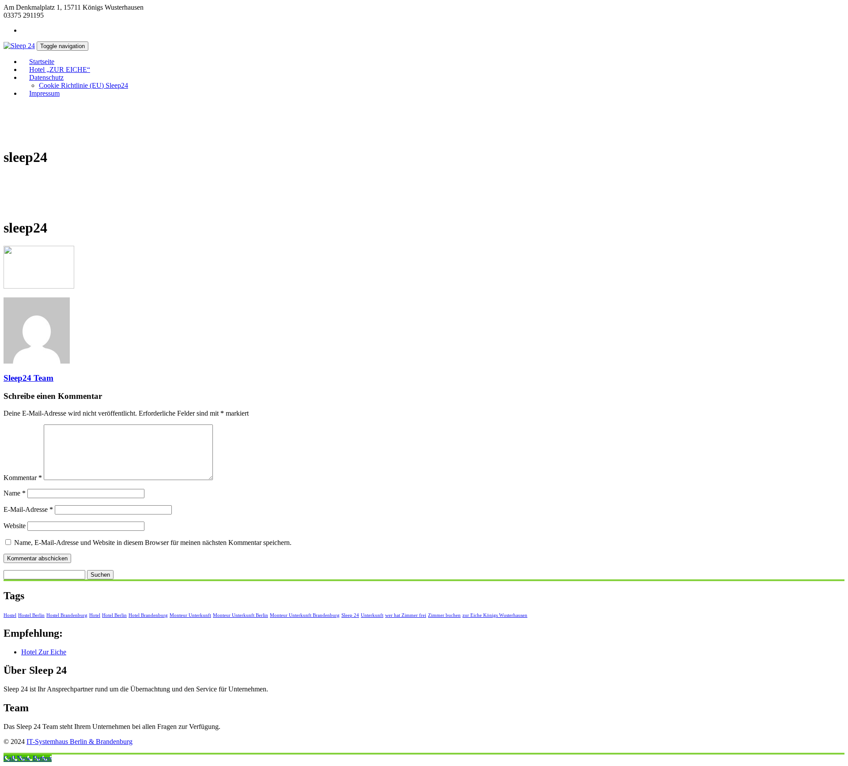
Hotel (94, 615)
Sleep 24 (350, 615)
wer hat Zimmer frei (405, 615)
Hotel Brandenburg (148, 615)
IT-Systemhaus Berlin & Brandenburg (79, 741)
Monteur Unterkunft (190, 615)
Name (15, 493)
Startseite (41, 61)
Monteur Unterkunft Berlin (240, 615)
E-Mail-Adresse (28, 509)
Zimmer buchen (444, 615)
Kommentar (23, 477)
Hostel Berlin (31, 615)
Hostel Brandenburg (66, 615)
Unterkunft (372, 615)
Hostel (10, 615)
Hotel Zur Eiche (43, 652)
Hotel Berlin (114, 615)
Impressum (44, 93)
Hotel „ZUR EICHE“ (59, 69)
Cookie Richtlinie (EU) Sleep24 (83, 85)
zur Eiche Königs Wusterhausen (494, 615)
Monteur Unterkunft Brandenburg (305, 615)
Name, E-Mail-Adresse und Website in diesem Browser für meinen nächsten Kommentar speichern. (153, 542)
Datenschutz (46, 77)
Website (15, 525)
